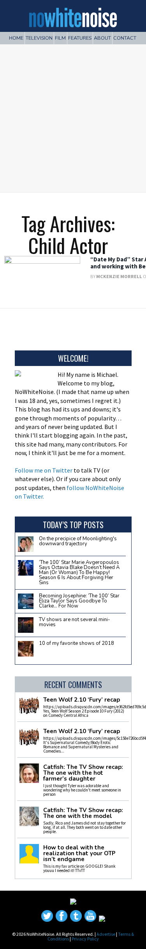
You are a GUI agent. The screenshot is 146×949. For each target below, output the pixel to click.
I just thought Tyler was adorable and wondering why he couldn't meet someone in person (82, 790)
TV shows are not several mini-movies (74, 622)
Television (39, 38)
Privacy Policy (85, 939)
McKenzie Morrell (119, 276)
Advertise (106, 934)
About (102, 38)
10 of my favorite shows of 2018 (76, 643)
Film (60, 38)
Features (79, 38)
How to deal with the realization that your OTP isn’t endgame (79, 853)
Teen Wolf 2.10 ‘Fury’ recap (81, 700)
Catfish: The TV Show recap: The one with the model (83, 813)
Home (16, 38)
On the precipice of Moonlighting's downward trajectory (78, 541)
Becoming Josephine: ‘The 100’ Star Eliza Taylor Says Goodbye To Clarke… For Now (79, 600)
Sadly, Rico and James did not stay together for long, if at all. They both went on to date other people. (84, 827)
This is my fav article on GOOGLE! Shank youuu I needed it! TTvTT (79, 868)
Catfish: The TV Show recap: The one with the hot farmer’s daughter (83, 773)
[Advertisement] (73, 115)
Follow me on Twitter (43, 470)
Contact (124, 38)
